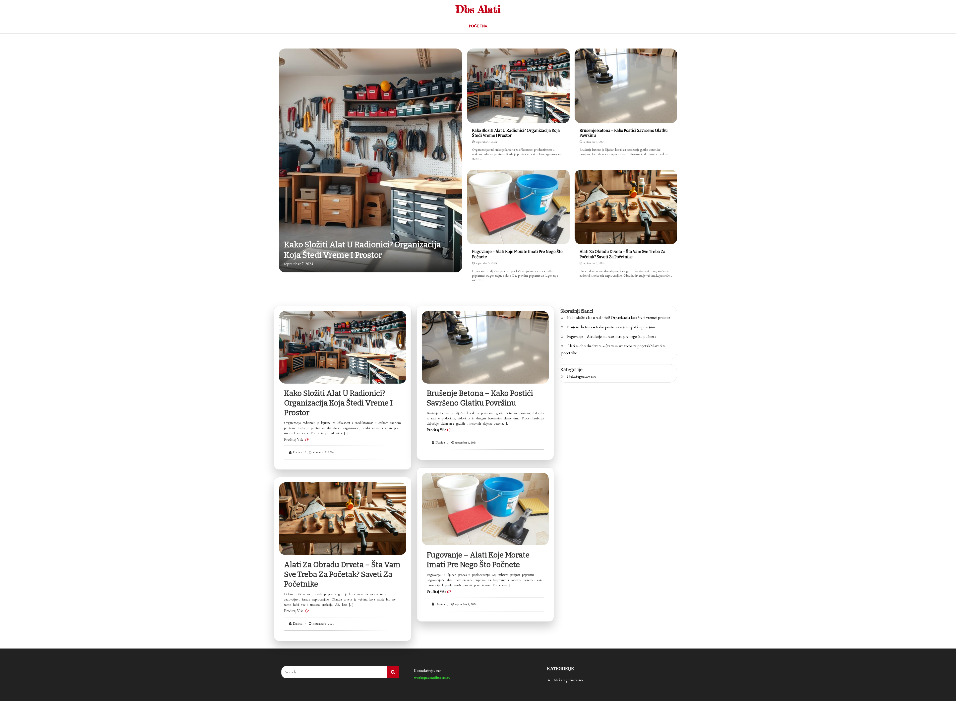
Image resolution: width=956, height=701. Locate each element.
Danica (297, 452)
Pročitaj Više (293, 439)
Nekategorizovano (581, 376)
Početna (478, 26)
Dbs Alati (478, 9)
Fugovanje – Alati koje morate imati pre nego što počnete (611, 336)
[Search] (393, 672)
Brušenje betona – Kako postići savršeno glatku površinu (611, 327)
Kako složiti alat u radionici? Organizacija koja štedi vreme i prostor (338, 403)
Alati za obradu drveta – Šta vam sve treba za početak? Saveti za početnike (622, 254)
